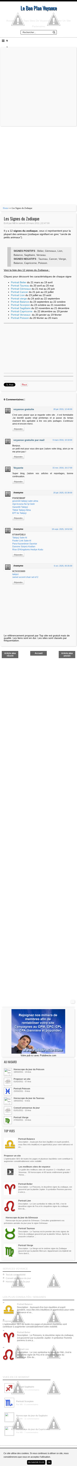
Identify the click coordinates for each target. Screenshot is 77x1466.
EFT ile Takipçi (19, 513)
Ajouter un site (62, 20)
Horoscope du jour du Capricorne (33, 1429)
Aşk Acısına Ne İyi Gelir (23, 504)
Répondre (18, 429)
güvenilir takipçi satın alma (25, 501)
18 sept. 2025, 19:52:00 (62, 529)
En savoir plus (36, 1462)
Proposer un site (22, 1079)
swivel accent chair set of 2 (25, 577)
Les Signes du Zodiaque (21, 218)
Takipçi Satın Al (19, 537)
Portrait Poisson (22, 1088)
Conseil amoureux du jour (27, 1108)
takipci (15, 574)
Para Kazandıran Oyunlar (24, 543)
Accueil (10, 20)
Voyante (18, 467)
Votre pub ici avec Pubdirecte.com (38, 1055)
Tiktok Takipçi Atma (21, 510)
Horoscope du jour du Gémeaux (22, 1217)
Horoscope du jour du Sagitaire (32, 1415)
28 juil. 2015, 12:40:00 (62, 409)
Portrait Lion (24, 1200)
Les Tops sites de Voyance (34, 20)
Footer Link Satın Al (21, 540)
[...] (9, 1393)
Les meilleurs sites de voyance (34, 1167)
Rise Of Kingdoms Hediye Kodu (27, 549)
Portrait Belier (25, 1184)
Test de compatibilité (16, 1274)
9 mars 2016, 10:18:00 (62, 440)
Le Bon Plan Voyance (38, 8)
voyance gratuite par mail (28, 440)
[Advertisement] (38, 86)
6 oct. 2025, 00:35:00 (63, 566)
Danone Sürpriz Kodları (23, 546)
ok (49, 1462)
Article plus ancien (67, 654)
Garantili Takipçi (20, 507)
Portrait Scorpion (24, 1401)
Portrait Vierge (21, 1117)
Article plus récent (10, 654)
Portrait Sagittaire (25, 1387)
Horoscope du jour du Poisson (29, 1069)
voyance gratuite (23, 409)
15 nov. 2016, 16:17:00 (62, 468)
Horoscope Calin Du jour (18, 1281)
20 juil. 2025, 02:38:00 (62, 493)
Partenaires (38, 26)
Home (5, 208)
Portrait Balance (26, 1139)
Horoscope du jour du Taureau (29, 1098)
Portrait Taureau (26, 1228)
